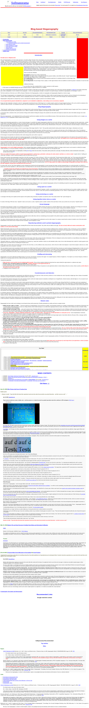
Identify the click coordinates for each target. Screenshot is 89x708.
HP (27, 150)
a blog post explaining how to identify (37, 464)
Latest (85, 356)
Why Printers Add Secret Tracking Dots (16, 376)
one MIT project (6, 514)
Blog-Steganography (7, 40)
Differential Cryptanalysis (51, 34)
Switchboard (85, 350)
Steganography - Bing (7, 682)
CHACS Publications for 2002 (9, 651)
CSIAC (45, 377)
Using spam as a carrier (10, 44)
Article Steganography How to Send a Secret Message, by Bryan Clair (17, 680)
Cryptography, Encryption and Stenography (17, 380)
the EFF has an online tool (31, 480)
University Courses (37, 36)
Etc (77, 36)
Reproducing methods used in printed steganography (19, 42)
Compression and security (63, 35)
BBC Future (71, 400)
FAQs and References (77, 32)
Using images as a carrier (11, 41)
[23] (13, 151)
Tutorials (63, 32)
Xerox (31, 150)
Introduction (6, 39)
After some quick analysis (35, 432)
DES (25, 34)
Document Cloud (42, 462)
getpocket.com (35, 376)
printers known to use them (49, 467)
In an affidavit (5, 429)
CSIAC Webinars (24, 531)
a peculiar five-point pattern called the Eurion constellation (39, 485)
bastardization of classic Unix (82, 5)
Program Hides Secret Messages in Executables (18, 379)
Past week (85, 361)
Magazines (25, 36)
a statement (6, 458)
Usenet (9, 36)
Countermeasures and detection (9, 50)
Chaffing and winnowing (11, 48)
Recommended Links (51, 32)
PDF (74, 651)
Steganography (6, 681)
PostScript (26, 670)
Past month (85, 367)
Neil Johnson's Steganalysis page (10, 678)
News (9, 32)
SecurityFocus (45, 379)
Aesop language (9, 47)
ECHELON (74, 89)
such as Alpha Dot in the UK (41, 498)
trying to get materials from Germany (33, 491)
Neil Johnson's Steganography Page (10, 677)
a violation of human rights (79, 513)
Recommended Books (37, 32)
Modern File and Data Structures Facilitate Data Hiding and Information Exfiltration (25, 377)
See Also (25, 32)
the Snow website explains (38, 507)
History (51, 36)
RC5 (38, 34)
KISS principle (27, 6)
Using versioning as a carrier (11, 45)
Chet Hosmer (5, 540)
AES (9, 34)
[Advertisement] (44, 17)
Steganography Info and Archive (10, 679)
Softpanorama (20, 2)
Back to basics (57, 5)
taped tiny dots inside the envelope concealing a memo (72, 488)
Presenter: (10, 378)
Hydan (11, 583)
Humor (63, 36)
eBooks (77, 34)
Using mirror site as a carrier (11, 46)
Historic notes (6, 51)
